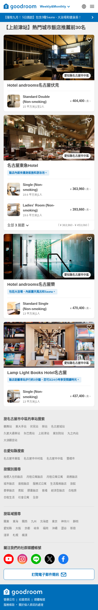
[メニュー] (92, 6)
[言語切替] (84, 6)
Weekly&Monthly (53, 6)
